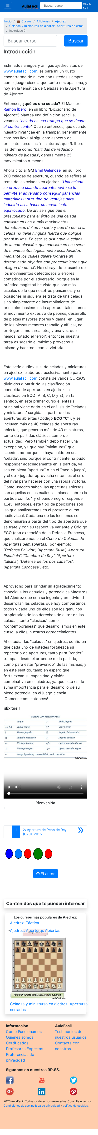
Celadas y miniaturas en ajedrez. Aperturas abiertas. (46, 26)
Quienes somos (19, 1037)
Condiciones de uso (17, 1105)
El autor (47, 873)
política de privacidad (45, 1105)
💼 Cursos (24, 21)
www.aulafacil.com (20, 71)
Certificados (17, 1043)
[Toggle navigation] (8, 5)
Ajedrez (60, 21)
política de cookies (75, 1105)
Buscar (75, 41)
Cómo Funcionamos (24, 1031)
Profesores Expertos (24, 1048)
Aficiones (43, 21)
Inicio (8, 21)
